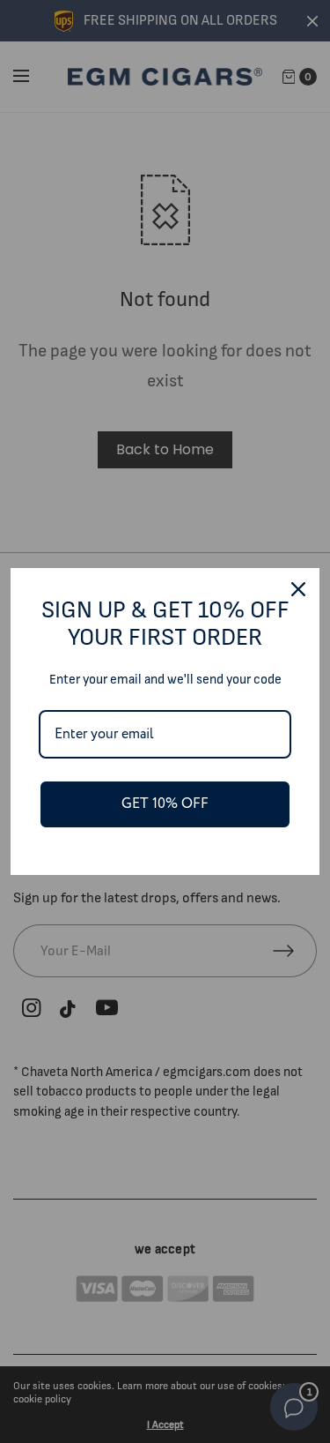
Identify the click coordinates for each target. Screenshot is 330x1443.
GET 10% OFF (165, 804)
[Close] (298, 589)
